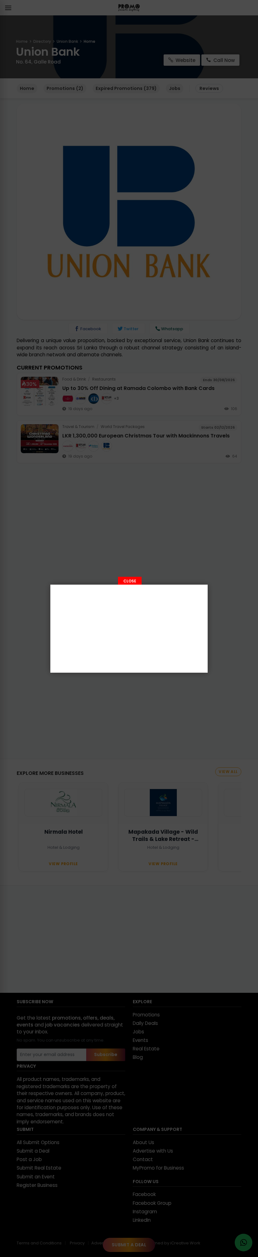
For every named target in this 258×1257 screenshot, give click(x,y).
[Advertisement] (129, 629)
